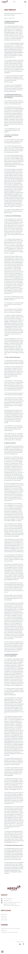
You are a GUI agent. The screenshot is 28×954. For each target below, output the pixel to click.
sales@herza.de (7, 900)
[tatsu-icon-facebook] (23, 944)
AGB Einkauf (4, 918)
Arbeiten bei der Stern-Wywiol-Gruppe (10, 928)
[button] (2, 951)
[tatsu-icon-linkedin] (20, 944)
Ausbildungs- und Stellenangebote (9, 932)
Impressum (3, 916)
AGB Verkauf (4, 919)
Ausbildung (3, 930)
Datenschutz (4, 914)
